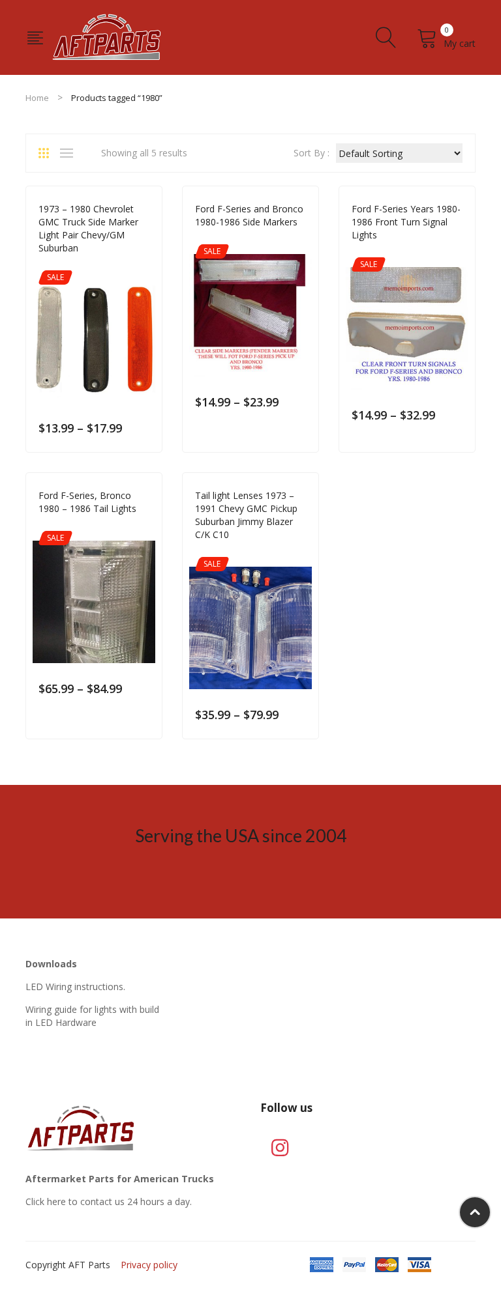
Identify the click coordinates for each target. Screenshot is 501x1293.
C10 (301, 552)
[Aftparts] (107, 36)
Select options (143, 428)
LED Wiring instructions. (75, 986)
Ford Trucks (305, 240)
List (70, 153)
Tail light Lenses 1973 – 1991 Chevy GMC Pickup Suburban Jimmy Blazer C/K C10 (246, 515)
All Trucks (60, 266)
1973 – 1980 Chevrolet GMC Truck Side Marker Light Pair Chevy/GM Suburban (88, 228)
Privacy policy (149, 1264)
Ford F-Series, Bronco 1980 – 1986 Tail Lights (87, 502)
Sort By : (311, 153)
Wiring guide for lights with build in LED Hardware (92, 1016)
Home (37, 98)
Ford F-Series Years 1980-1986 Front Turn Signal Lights (406, 222)
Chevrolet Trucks (124, 266)
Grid (48, 153)
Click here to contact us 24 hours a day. (108, 1201)
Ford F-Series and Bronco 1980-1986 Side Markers (249, 215)
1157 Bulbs (217, 552)
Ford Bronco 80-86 (235, 240)
